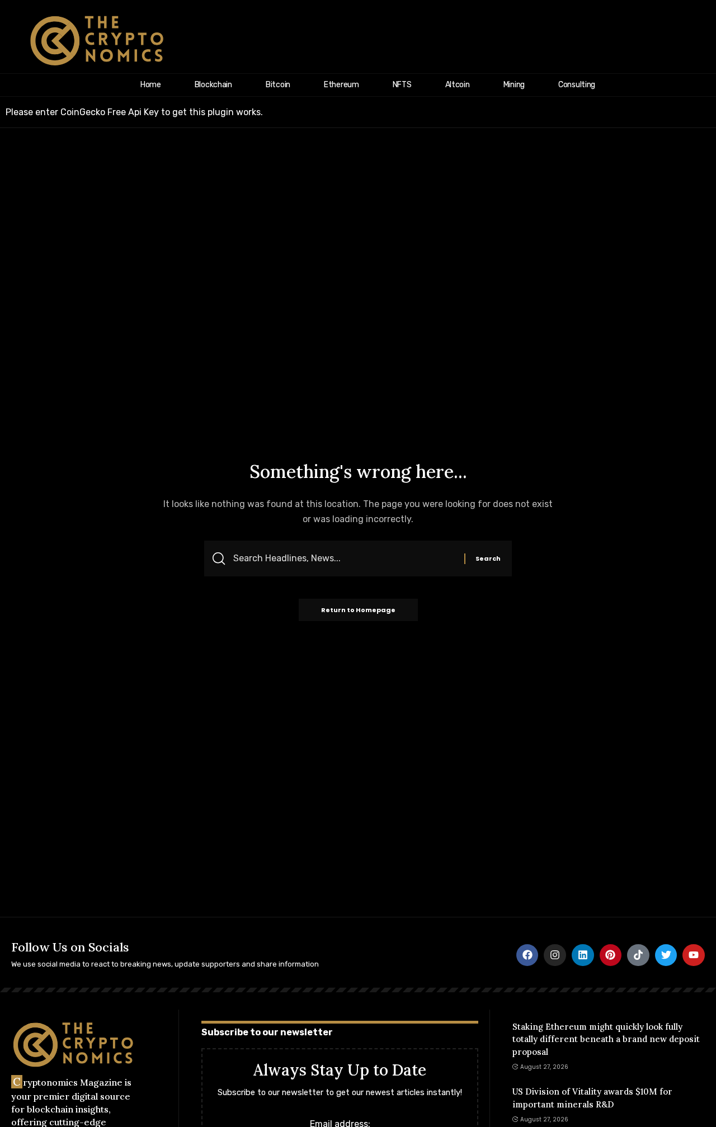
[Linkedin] (583, 955)
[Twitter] (666, 955)
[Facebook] (527, 955)
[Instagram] (555, 955)
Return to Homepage (358, 609)
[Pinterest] (611, 955)
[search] (691, 40)
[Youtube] (693, 955)
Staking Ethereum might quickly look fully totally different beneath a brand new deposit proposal (606, 1039)
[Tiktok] (638, 955)
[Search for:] (344, 558)
